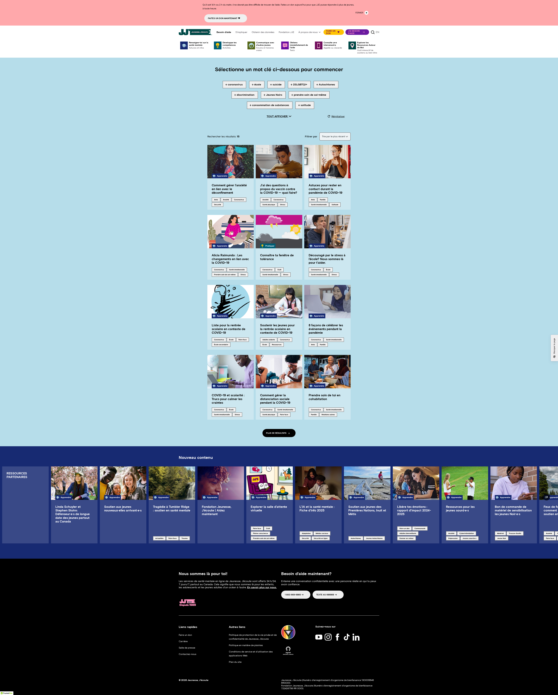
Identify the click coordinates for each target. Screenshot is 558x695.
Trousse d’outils (515, 533)
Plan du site (235, 662)
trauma (185, 538)
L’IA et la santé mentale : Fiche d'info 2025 (317, 508)
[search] (373, 32)
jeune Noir (502, 538)
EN (377, 32)
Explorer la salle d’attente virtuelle (269, 508)
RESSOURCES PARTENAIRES (17, 475)
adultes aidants (268, 339)
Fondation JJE (286, 32)
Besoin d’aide (224, 32)
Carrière (183, 641)
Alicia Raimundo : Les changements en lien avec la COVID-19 (230, 258)
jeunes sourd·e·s (469, 538)
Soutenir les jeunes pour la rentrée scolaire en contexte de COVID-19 (277, 328)
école (329, 269)
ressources (277, 344)
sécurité (218, 204)
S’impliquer (241, 32)
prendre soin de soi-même (225, 274)
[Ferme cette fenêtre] (366, 13)
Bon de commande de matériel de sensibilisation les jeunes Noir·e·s (513, 510)
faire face (243, 339)
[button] (333, 32)
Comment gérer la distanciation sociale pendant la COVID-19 (275, 398)
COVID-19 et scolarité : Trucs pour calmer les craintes (228, 398)
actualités (160, 538)
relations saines (328, 414)
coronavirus (239, 199)
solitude (336, 204)
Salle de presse (187, 647)
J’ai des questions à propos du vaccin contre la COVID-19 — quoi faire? (278, 188)
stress (284, 204)
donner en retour (406, 538)
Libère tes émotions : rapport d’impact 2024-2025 (414, 510)
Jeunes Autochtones (374, 538)
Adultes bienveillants (407, 533)
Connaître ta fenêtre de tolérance (277, 257)
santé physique (268, 204)
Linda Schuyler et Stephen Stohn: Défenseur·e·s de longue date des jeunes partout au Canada (72, 514)
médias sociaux (321, 533)
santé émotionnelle (319, 204)
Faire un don (185, 635)
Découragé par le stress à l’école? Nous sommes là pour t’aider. (327, 258)
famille (324, 199)
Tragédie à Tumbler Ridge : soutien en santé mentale (171, 508)
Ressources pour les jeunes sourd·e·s (460, 508)
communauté (419, 528)
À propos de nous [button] (308, 32)
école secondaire (221, 344)
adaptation (307, 533)
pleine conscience (260, 533)
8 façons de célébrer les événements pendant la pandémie (326, 328)
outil (280, 269)
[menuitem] (224, 32)
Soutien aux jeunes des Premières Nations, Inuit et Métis (367, 510)
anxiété (227, 199)
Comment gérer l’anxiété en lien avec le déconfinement (229, 188)
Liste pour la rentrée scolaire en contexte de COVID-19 (228, 328)
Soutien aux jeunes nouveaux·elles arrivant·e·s (123, 508)
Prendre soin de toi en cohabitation (324, 397)
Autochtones (355, 538)
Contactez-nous (187, 654)
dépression (453, 538)
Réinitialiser (338, 116)
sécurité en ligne (321, 538)
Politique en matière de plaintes (246, 645)
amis (217, 199)
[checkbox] (234, 84)
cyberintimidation (466, 533)
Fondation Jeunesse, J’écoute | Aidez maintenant (216, 510)
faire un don (404, 528)
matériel (501, 533)
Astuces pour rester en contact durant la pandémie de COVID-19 (325, 188)
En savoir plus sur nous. (262, 587)
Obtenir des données (263, 32)
